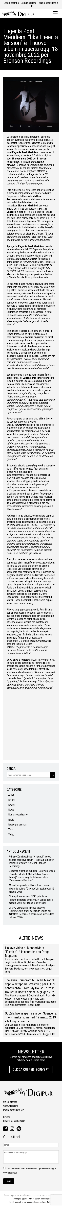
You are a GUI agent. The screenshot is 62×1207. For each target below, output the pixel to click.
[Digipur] (18, 15)
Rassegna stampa (17, 824)
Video (11, 834)
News (11, 809)
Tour (10, 829)
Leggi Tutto (34, 1004)
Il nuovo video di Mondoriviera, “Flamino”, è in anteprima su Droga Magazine (27, 952)
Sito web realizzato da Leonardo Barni (21, 1202)
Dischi (11, 799)
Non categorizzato (18, 814)
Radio (11, 819)
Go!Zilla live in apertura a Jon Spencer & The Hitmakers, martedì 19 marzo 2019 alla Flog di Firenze (31, 1017)
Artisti (11, 794)
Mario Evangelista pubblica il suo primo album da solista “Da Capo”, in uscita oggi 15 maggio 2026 (31, 888)
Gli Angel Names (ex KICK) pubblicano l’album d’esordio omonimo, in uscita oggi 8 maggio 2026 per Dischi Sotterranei (31, 899)
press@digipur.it (17, 1120)
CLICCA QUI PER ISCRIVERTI (31, 1070)
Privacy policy (34, 1199)
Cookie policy (46, 1199)
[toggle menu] (55, 13)
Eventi (11, 804)
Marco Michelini (47, 1202)
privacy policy (12, 1173)
